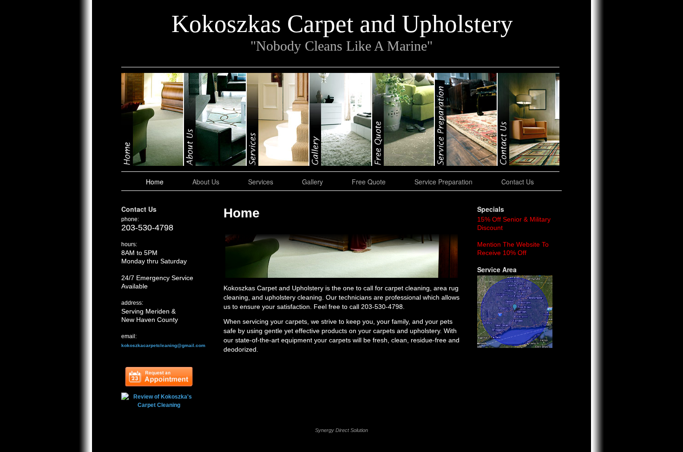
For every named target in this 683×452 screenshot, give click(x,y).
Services (278, 119)
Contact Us (528, 119)
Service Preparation (466, 119)
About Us (215, 119)
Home (152, 119)
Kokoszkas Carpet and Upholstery (342, 24)
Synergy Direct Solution (341, 430)
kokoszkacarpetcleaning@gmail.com (163, 345)
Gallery (340, 119)
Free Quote (403, 119)
